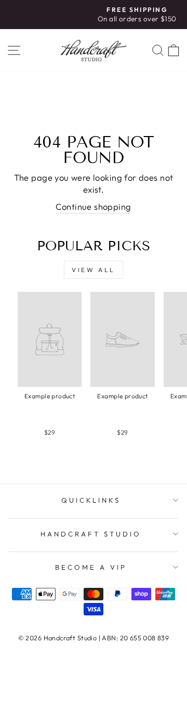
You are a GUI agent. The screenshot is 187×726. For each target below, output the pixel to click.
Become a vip (91, 567)
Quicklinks (91, 500)
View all (93, 270)
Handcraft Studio (91, 534)
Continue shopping (93, 206)
